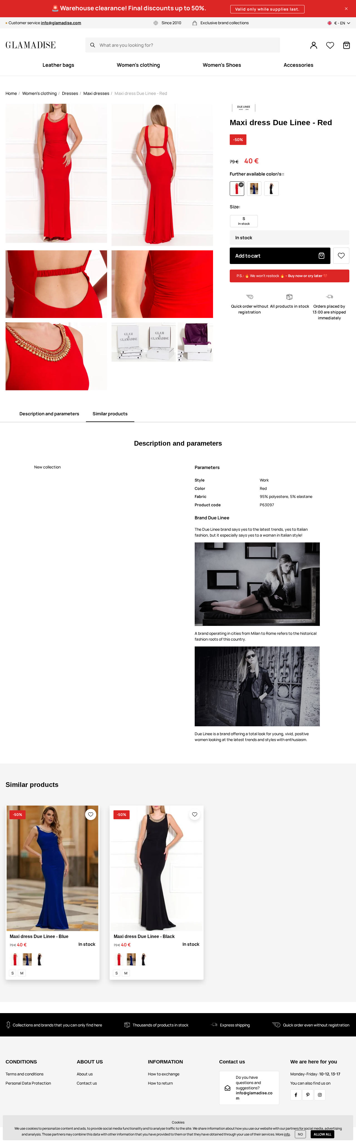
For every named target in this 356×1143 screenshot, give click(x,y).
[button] (346, 8)
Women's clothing (39, 93)
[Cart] (346, 45)
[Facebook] (295, 1094)
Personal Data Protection (28, 1083)
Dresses (70, 93)
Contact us (87, 1083)
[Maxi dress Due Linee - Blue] (27, 959)
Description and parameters (49, 414)
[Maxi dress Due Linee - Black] (39, 959)
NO (300, 1134)
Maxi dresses (96, 93)
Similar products (110, 414)
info (287, 1134)
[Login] (314, 45)
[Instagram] (319, 1094)
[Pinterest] (307, 1094)
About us (85, 1074)
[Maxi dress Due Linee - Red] (15, 959)
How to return (160, 1083)
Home (11, 93)
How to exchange (163, 1074)
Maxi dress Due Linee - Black (144, 936)
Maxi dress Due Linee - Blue (39, 936)
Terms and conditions (24, 1074)
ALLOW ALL (322, 1134)
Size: (235, 207)
